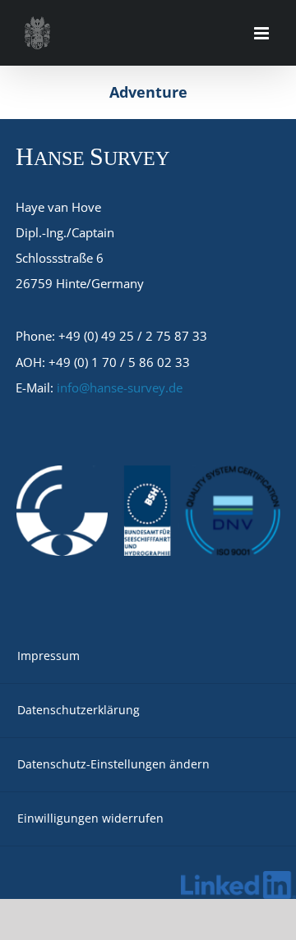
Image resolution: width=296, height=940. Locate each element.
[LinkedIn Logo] (238, 877)
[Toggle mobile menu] (262, 33)
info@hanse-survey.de (120, 387)
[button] (148, 764)
